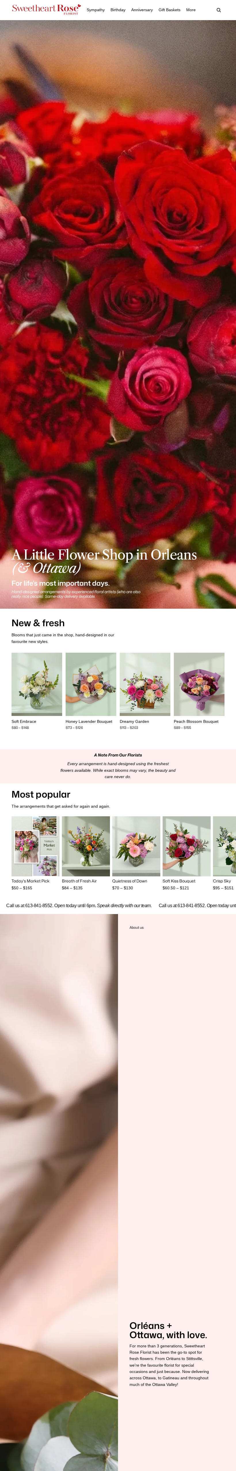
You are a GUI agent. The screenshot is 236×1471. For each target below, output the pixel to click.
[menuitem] (191, 10)
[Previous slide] (16, 684)
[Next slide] (57, 684)
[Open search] (218, 10)
